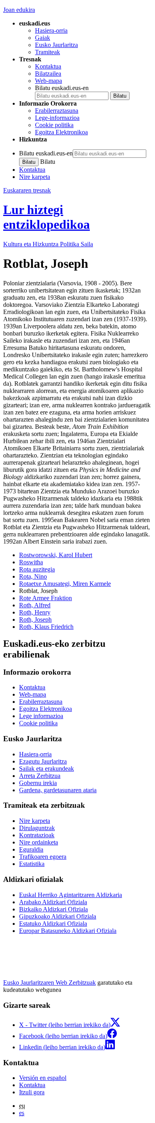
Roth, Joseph (35, 619)
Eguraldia (31, 849)
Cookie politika (54, 125)
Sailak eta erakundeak (46, 768)
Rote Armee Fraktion (45, 598)
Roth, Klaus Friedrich (46, 626)
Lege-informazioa (57, 117)
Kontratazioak (36, 835)
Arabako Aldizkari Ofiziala (53, 902)
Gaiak (42, 37)
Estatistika (32, 863)
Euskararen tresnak (27, 190)
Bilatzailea (48, 73)
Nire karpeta (34, 176)
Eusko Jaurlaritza (56, 44)
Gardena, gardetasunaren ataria (58, 790)
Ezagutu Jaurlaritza (43, 761)
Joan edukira (19, 9)
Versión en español (42, 1077)
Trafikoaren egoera (42, 856)
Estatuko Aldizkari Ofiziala (53, 923)
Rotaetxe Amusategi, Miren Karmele (65, 583)
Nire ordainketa (38, 842)
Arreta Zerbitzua (39, 775)
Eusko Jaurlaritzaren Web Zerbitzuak (49, 982)
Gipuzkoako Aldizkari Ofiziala (57, 916)
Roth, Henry (34, 612)
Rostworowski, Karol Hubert (55, 555)
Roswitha (31, 562)
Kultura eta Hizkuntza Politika (48, 244)
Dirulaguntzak (37, 828)
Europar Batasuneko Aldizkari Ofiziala (67, 930)
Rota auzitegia (37, 569)
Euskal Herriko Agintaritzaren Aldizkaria (70, 894)
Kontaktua (48, 66)
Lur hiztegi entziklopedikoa (46, 217)
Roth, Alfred (34, 605)
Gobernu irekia (38, 782)
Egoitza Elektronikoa (61, 132)
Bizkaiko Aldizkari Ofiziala (53, 909)
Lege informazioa (41, 716)
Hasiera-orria (51, 30)
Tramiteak (47, 52)
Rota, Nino (33, 576)
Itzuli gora (32, 1092)
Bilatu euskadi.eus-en (62, 87)
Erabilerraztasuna (56, 110)
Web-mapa (48, 80)
